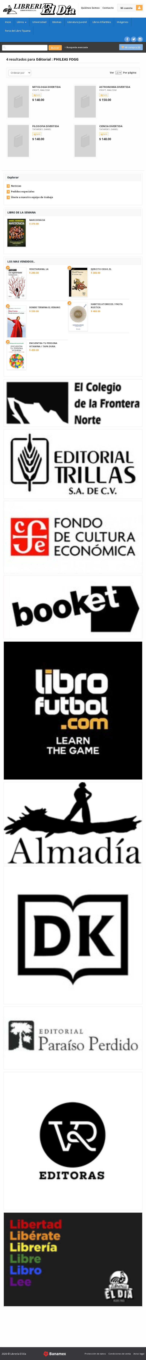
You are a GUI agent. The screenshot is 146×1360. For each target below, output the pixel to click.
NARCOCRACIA (37, 220)
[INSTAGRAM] (140, 39)
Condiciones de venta (119, 1353)
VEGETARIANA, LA (38, 269)
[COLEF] (73, 402)
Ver (112, 73)
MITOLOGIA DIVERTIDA (46, 87)
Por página (129, 73)
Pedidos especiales (22, 191)
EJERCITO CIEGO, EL (101, 269)
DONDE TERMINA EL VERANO (44, 307)
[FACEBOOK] (127, 39)
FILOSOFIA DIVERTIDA (45, 126)
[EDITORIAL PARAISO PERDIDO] (73, 1037)
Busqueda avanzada (77, 47)
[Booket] (73, 607)
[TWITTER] (133, 39)
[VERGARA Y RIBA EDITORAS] (73, 1140)
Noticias (16, 185)
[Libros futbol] (73, 710)
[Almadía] (73, 822)
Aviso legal (138, 1353)
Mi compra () (132, 47)
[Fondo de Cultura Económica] (73, 536)
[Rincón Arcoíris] (73, 1259)
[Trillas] (73, 463)
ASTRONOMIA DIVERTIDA (114, 87)
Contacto (108, 7)
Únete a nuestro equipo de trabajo (32, 197)
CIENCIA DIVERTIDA (110, 126)
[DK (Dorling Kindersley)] (73, 934)
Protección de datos (95, 1353)
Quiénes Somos (90, 7)
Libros (21, 22)
